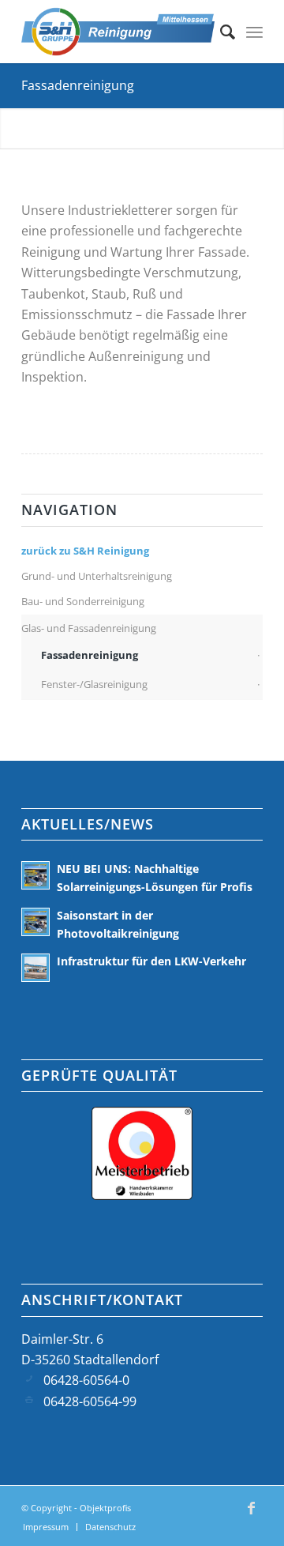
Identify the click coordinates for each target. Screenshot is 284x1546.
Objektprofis (105, 1508)
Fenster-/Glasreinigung (94, 684)
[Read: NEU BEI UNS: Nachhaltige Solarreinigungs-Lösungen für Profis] (35, 875)
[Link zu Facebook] (251, 1515)
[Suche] (219, 31)
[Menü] (254, 32)
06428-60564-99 (89, 1401)
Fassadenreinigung (77, 85)
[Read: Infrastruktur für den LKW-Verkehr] (35, 968)
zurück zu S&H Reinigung (85, 551)
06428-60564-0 (86, 1380)
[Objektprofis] (118, 31)
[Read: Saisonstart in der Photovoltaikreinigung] (35, 922)
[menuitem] (219, 31)
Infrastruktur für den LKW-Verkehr (151, 961)
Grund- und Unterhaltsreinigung (96, 576)
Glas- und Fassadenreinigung (88, 628)
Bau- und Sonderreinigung (82, 601)
